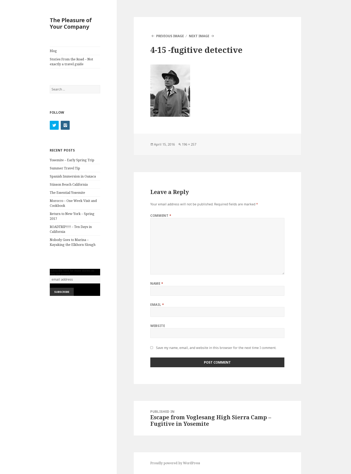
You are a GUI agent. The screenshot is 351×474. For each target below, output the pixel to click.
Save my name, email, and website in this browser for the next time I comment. (216, 347)
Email (157, 304)
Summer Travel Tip (65, 168)
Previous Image (170, 36)
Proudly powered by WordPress (175, 463)
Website (157, 326)
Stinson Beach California (69, 184)
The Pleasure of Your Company (71, 23)
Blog (53, 51)
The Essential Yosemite (67, 192)
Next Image (199, 36)
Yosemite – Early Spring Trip (72, 160)
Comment (160, 215)
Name (156, 283)
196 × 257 (189, 144)
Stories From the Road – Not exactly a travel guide (71, 61)
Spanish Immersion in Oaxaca (73, 176)
